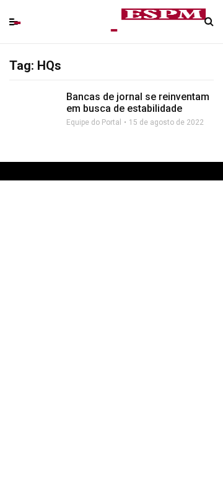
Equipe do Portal (93, 122)
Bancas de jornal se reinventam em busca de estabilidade (137, 102)
